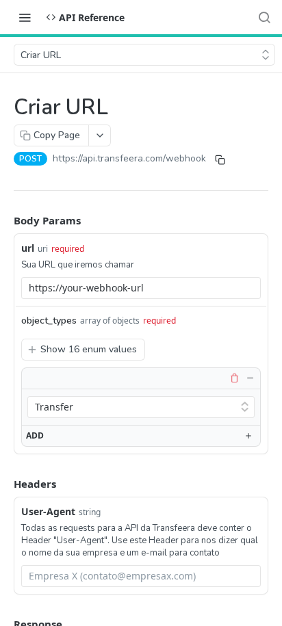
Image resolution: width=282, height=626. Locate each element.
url (27, 248)
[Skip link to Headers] (4, 484)
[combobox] (141, 288)
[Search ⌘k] (264, 17)
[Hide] (250, 377)
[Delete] (234, 377)
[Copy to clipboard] (220, 160)
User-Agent (48, 511)
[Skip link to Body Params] (4, 220)
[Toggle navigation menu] (25, 17)
